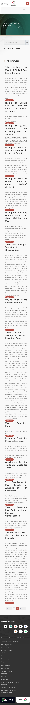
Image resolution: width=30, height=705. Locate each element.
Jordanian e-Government (8, 687)
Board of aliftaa (6, 648)
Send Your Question (7, 659)
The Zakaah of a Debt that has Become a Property (16, 535)
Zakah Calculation (6, 665)
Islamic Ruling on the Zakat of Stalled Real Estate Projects (16, 70)
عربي (24, 9)
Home (5, 23)
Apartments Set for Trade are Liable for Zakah (16, 465)
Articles (3, 656)
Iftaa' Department (6, 645)
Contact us (4, 679)
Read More (9, 100)
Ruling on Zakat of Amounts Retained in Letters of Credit (16, 150)
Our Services (5, 668)
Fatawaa (3, 662)
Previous (23, 609)
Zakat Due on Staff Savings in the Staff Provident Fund (16, 335)
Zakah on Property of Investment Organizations (16, 247)
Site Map (3, 676)
